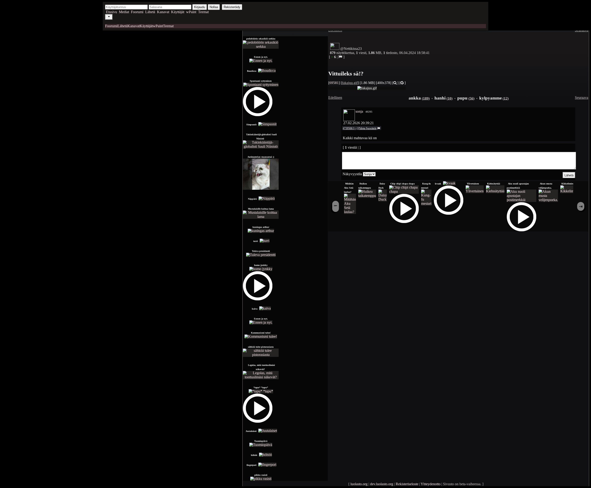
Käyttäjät (177, 12)
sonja (359, 111)
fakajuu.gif (350, 83)
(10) (449, 98)
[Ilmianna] (340, 57)
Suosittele (371, 128)
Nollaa (214, 7)
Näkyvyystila (352, 174)
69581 (334, 83)
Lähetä (150, 12)
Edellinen (335, 97)
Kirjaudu (199, 7)
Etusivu (111, 12)
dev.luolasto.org (381, 484)
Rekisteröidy (232, 7)
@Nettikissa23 (351, 49)
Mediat (124, 12)
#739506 (348, 128)
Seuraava (581, 97)
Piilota (362, 128)
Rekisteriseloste (407, 484)
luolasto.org (359, 484)
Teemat (203, 12)
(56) (471, 98)
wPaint (191, 12)
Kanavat (163, 12)
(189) (426, 98)
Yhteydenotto (430, 484)
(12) (506, 98)
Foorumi (137, 12)
